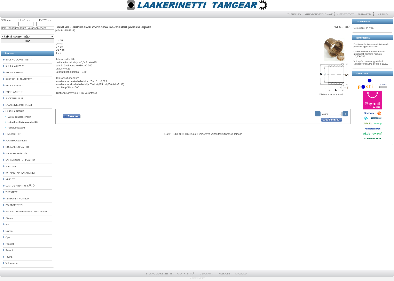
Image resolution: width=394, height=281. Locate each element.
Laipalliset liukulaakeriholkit (23, 122)
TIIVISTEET (11, 192)
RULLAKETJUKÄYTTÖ (17, 147)
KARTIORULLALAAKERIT (19, 79)
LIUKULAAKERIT (15, 111)
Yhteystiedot (345, 14)
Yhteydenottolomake (319, 14)
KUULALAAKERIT (15, 66)
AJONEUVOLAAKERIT (17, 140)
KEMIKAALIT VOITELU (17, 198)
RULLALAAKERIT (14, 72)
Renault (9, 250)
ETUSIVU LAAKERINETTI (19, 59)
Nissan (9, 231)
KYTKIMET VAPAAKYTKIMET (20, 173)
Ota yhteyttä (185, 273)
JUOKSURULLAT (14, 98)
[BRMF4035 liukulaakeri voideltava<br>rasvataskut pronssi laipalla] (334, 61)
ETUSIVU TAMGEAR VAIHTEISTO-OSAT (26, 211)
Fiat (7, 224)
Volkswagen (11, 263)
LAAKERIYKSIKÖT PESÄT (19, 105)
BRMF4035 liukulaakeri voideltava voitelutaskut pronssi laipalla (207, 134)
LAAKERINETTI (197, 278)
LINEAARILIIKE (13, 134)
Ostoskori (206, 273)
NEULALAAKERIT (15, 85)
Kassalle (224, 273)
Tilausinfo (294, 14)
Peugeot (10, 244)
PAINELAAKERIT (14, 92)
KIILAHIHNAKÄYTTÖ (16, 153)
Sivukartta (364, 14)
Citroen (9, 218)
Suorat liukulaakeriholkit (19, 117)
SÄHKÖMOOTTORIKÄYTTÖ (20, 160)
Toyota (9, 257)
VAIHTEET (11, 166)
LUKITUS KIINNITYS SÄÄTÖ (20, 185)
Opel (8, 237)
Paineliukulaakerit (16, 127)
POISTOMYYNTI (14, 205)
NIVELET (10, 179)
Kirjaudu (383, 14)
